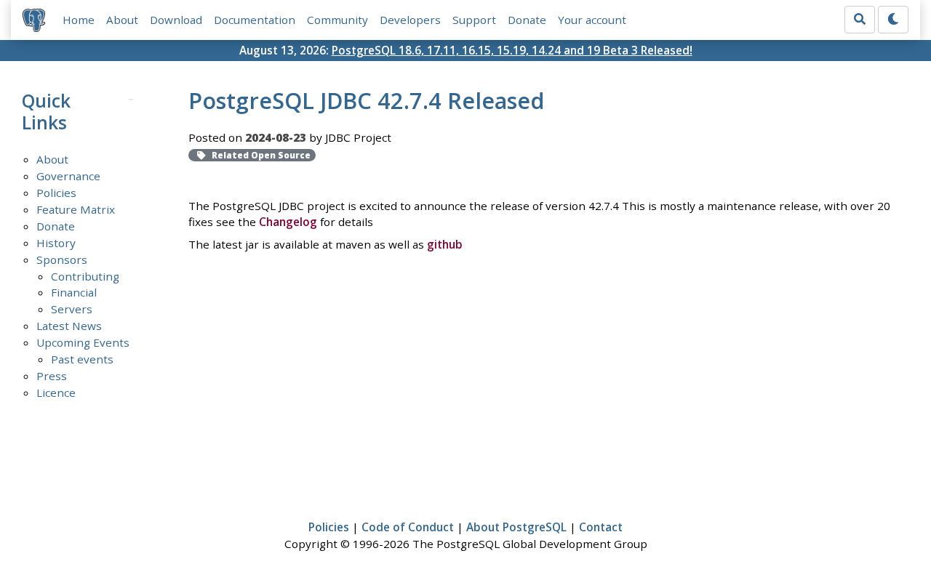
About (122, 19)
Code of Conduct (407, 527)
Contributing (85, 276)
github (445, 244)
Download (176, 19)
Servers (71, 309)
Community (337, 19)
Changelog (288, 221)
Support (474, 19)
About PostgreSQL (516, 527)
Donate (527, 19)
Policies (56, 192)
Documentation (254, 19)
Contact (601, 527)
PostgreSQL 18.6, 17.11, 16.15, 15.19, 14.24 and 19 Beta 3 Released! (512, 50)
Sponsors (61, 259)
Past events (82, 359)
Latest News (69, 325)
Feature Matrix (75, 209)
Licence (56, 392)
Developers (410, 19)
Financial (74, 292)
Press (51, 375)
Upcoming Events (82, 342)
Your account (592, 19)
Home (79, 19)
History (56, 242)
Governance (68, 176)
